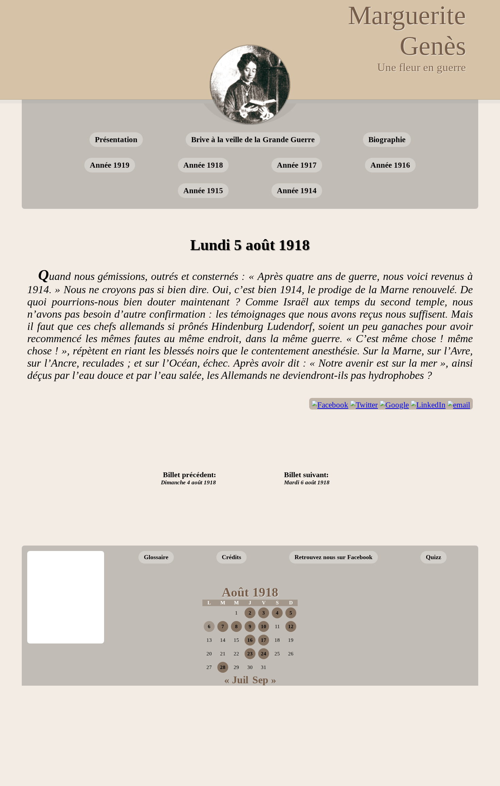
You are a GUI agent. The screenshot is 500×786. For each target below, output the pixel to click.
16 (250, 640)
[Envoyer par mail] (459, 405)
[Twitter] (364, 405)
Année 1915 (203, 190)
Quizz (433, 557)
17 (263, 640)
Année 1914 (297, 190)
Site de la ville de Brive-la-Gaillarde (67, 620)
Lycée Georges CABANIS (65, 574)
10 (263, 626)
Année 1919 (110, 165)
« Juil (236, 679)
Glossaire (156, 557)
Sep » (264, 679)
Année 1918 (203, 165)
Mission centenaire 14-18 (418, 633)
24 (263, 653)
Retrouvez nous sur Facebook (333, 557)
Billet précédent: (188, 478)
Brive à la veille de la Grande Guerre (253, 139)
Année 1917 (297, 165)
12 (291, 626)
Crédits (231, 557)
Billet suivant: (307, 478)
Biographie (386, 139)
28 (223, 667)
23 (250, 653)
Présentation (116, 139)
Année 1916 (390, 165)
